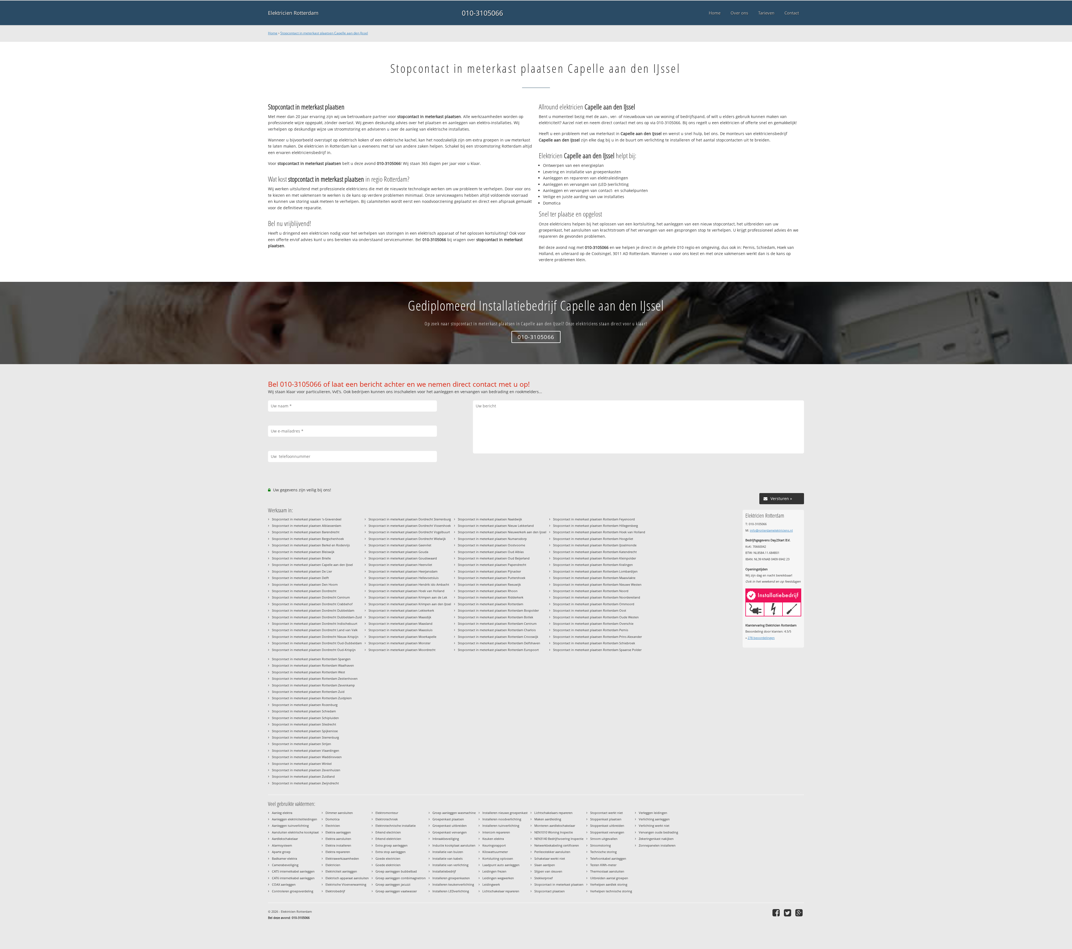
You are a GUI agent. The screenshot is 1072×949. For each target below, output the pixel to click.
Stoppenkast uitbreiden (607, 825)
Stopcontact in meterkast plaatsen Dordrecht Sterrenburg (409, 519)
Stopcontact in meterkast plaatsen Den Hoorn (305, 584)
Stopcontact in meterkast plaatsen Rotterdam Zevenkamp (313, 685)
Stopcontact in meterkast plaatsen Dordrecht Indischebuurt (314, 623)
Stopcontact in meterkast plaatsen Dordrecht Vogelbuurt (409, 532)
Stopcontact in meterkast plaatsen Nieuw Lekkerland (496, 525)
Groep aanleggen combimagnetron (400, 878)
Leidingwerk (491, 884)
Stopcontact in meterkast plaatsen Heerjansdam (402, 571)
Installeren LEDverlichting (450, 891)
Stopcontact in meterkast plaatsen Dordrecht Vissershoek (409, 525)
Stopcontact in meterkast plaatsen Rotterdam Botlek (495, 617)
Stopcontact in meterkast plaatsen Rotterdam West (308, 672)
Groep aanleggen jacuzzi (392, 884)
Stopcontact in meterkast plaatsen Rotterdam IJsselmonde (594, 545)
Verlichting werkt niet (654, 825)
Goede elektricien (388, 865)
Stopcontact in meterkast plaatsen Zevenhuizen (306, 770)
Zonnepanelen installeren (657, 845)
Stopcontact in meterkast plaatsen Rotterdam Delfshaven (499, 643)
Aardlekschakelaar (285, 839)
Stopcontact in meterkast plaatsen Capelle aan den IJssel (324, 33)
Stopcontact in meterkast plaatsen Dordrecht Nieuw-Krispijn (315, 637)
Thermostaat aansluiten (607, 871)
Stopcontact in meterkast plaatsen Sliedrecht (304, 724)
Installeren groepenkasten (451, 878)
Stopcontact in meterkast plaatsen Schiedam (304, 711)
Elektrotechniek (386, 819)
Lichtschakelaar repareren (500, 891)
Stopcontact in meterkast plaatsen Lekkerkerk (401, 610)
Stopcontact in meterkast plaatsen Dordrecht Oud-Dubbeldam (317, 643)
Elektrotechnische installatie (395, 825)
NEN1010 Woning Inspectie (553, 832)
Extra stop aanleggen (390, 852)
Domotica (332, 819)
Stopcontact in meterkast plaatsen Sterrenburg (305, 737)
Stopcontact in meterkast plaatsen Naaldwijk (490, 519)
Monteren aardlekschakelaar (554, 825)
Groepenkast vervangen (449, 832)
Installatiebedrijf (444, 871)
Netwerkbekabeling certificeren (556, 845)
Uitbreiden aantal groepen (609, 878)
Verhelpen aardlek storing (608, 884)
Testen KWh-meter (603, 865)
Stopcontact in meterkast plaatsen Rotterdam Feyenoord (594, 519)
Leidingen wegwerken (498, 878)
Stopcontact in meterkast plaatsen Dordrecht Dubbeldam (313, 610)
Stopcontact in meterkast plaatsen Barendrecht (305, 532)
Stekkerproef (543, 878)
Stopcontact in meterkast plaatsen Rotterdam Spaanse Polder (597, 650)
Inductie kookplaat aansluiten (453, 845)
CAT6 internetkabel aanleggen (293, 878)
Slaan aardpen (544, 865)
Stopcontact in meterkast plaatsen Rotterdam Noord (590, 591)
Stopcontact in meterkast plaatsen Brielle (301, 558)
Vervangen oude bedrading (658, 832)
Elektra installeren (338, 845)
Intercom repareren (496, 832)
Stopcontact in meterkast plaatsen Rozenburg (305, 705)
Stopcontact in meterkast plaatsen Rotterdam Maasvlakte (594, 578)
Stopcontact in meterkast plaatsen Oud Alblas (491, 552)
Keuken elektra (493, 839)
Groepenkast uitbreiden (449, 825)
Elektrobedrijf (335, 891)
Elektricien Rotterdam (293, 12)
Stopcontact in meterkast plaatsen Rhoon (488, 591)
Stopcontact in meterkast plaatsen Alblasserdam (306, 525)
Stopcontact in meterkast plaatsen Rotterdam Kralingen (593, 565)
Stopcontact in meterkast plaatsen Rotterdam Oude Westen (596, 617)
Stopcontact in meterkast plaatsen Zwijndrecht (305, 783)
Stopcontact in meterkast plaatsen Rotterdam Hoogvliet (593, 539)
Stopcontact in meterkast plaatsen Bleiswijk (303, 552)
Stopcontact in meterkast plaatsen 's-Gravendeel (306, 519)
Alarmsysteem (282, 845)
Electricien (333, 825)
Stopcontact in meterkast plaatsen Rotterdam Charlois (497, 630)
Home (272, 33)
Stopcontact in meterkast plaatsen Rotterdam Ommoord (593, 604)
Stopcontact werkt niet (606, 813)
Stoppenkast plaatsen (605, 819)
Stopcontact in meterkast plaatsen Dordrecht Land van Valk (315, 630)
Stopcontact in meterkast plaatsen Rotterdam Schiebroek (594, 643)
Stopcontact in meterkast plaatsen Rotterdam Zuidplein (312, 698)
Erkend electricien (388, 832)
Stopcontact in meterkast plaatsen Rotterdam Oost (589, 610)
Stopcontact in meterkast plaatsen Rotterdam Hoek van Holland (599, 532)
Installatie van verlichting (450, 865)
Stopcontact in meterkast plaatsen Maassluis (400, 630)
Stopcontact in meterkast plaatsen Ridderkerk (490, 597)
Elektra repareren (338, 852)
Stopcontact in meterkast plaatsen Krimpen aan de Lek (407, 597)
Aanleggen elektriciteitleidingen (294, 819)
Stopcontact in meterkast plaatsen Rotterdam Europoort (498, 650)
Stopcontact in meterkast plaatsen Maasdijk (399, 617)
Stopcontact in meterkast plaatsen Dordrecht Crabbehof (312, 604)
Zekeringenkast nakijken (656, 839)
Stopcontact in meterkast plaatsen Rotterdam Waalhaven (313, 665)
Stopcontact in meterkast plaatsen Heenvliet (400, 565)
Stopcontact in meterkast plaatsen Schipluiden (305, 718)
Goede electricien (387, 858)
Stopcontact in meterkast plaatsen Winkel (302, 763)
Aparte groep (281, 852)
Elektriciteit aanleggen (341, 871)
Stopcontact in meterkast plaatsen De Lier (302, 571)
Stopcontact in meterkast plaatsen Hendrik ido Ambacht (408, 584)
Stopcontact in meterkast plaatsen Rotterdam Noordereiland (596, 597)
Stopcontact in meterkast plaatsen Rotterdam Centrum (497, 623)
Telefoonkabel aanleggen (608, 858)
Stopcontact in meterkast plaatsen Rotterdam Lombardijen (595, 571)
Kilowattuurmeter (495, 852)
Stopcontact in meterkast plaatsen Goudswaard (402, 558)
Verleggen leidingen (653, 813)
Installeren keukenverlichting (453, 884)
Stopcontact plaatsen (549, 891)
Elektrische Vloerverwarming (346, 884)
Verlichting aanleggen (654, 819)
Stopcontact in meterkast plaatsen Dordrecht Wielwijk (407, 539)
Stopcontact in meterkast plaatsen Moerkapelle (402, 637)
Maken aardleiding (547, 819)
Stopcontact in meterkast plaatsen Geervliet (399, 545)
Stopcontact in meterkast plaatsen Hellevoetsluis (403, 578)
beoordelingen (761, 638)
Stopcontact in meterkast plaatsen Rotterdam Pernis (590, 630)
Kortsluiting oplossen (497, 858)
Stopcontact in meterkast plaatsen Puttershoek (491, 578)
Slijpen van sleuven (548, 871)
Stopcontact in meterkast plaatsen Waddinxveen (307, 757)
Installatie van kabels (447, 858)
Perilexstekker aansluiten (552, 852)
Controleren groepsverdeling (292, 891)
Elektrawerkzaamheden (342, 858)
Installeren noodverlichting (501, 819)
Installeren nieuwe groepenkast (505, 813)
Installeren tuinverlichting (500, 825)
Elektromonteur (386, 813)
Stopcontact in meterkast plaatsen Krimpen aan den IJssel (409, 604)
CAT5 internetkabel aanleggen (293, 871)
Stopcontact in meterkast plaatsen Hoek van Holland (406, 591)
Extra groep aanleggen (391, 845)
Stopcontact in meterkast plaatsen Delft (300, 578)
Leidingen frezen (494, 871)
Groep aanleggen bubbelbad (396, 871)
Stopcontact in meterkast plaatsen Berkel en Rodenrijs (311, 545)
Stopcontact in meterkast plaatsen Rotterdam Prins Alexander (597, 637)
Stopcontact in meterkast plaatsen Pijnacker (489, 571)
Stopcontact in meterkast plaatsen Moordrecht (402, 650)
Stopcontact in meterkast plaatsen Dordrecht (304, 591)
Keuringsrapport (494, 845)
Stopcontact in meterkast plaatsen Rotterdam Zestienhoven (315, 678)
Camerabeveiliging (285, 865)
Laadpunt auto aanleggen (501, 865)
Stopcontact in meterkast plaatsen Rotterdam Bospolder (498, 610)
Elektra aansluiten (338, 839)
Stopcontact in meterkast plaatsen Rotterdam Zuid (308, 691)
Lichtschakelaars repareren (553, 813)
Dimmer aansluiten (339, 813)
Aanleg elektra (282, 813)
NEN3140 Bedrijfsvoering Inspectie (558, 839)
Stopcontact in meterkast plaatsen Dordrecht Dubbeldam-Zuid (317, 617)
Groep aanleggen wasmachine (454, 813)
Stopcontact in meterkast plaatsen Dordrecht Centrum (311, 597)
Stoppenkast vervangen (607, 832)
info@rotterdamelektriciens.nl (771, 530)
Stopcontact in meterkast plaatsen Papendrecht (492, 565)
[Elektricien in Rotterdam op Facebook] (776, 912)
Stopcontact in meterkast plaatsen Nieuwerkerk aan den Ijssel (502, 532)
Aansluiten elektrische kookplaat (295, 832)
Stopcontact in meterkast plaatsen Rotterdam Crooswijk (498, 637)
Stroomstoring (600, 845)
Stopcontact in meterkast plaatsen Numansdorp (492, 539)
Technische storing (603, 852)
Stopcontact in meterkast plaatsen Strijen (301, 744)
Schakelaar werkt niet (549, 858)
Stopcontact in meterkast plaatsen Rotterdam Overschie (593, 623)
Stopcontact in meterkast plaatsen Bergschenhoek (308, 539)
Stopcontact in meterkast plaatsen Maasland (400, 623)
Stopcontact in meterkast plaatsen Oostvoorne (491, 545)
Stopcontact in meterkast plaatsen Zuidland (303, 776)
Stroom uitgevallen (604, 839)
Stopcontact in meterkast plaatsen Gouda (398, 552)
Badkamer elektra (284, 858)
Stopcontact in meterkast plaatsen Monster (399, 643)
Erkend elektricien (388, 839)
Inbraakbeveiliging (445, 839)
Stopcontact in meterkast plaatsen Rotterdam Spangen (311, 659)
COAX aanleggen (284, 884)
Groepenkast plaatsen (448, 819)
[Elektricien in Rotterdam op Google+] (799, 912)
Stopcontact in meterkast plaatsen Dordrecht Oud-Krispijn (314, 650)
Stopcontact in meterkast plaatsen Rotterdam (490, 604)
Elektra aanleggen (338, 832)
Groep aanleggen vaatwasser (396, 891)
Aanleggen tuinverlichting (290, 825)
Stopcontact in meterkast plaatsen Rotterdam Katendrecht (595, 552)
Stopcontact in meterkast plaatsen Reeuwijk (489, 584)
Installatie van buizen (447, 852)
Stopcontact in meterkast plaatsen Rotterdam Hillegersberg (595, 525)
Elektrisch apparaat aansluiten (347, 878)
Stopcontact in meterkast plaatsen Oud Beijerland (494, 558)
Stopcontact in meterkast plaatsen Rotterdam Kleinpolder (594, 558)
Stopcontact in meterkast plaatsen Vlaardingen (305, 750)
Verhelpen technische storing (611, 891)
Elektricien (333, 865)
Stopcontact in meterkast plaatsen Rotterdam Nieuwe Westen (597, 584)
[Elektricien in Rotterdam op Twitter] (788, 912)
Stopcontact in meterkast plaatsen (558, 884)
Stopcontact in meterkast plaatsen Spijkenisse (305, 731)
